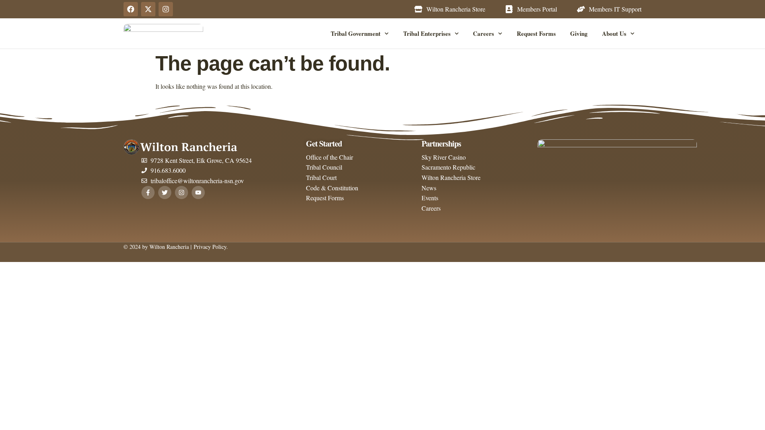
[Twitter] (164, 192)
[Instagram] (166, 9)
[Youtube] (198, 192)
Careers (483, 33)
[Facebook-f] (148, 192)
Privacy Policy (209, 246)
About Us (614, 33)
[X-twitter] (148, 9)
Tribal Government (356, 33)
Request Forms (536, 33)
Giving (579, 33)
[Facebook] (131, 9)
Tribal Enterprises (427, 33)
